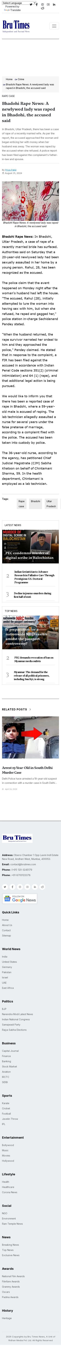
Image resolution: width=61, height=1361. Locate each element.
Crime (21, 79)
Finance (6, 1056)
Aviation (6, 1071)
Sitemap (6, 935)
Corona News (9, 1192)
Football (6, 1113)
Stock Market (9, 1066)
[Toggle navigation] (54, 26)
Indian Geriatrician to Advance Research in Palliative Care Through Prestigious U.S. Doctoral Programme (34, 577)
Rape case (22, 504)
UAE (4, 982)
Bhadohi (35, 501)
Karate (5, 1103)
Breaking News (10, 1244)
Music (5, 1150)
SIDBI (5, 1082)
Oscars (6, 1291)
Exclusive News (10, 1255)
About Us (7, 925)
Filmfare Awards (11, 1281)
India (4, 956)
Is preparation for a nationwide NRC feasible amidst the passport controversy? (27, 636)
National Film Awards (13, 1276)
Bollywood (8, 1145)
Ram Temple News (12, 1223)
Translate (15, 10)
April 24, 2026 (11, 789)
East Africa (8, 987)
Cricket (6, 1108)
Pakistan (6, 972)
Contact (6, 930)
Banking (6, 1061)
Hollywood (8, 1160)
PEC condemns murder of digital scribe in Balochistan (30, 555)
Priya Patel (10, 170)
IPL (3, 1124)
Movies (6, 1155)
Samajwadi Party (11, 1024)
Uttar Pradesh (51, 504)
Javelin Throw (10, 1118)
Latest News (13, 525)
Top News (11, 611)
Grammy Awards (11, 1286)
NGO (4, 1213)
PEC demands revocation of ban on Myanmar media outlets (33, 659)
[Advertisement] (30, 57)
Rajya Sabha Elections (14, 1029)
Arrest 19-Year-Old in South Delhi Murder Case (27, 770)
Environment (9, 1218)
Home (9, 79)
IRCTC (5, 1077)
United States (9, 961)
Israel (5, 977)
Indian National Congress (16, 1019)
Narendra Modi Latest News (17, 1014)
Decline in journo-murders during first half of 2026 (32, 595)
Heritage (7, 1318)
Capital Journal (10, 1050)
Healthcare (8, 1187)
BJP (4, 1008)
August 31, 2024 (13, 173)
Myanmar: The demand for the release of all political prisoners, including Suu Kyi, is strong (31, 675)
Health (5, 1181)
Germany (7, 967)
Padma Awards (10, 1297)
